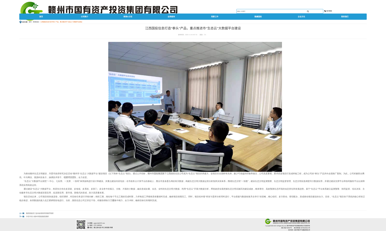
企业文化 (301, 17)
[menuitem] (41, 17)
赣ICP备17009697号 (286, 228)
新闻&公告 (128, 17)
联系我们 (345, 17)
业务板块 (171, 17)
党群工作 (214, 17)
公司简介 (84, 17)
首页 (41, 17)
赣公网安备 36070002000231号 (302, 228)
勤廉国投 (258, 17)
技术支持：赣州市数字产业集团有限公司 (299, 230)
